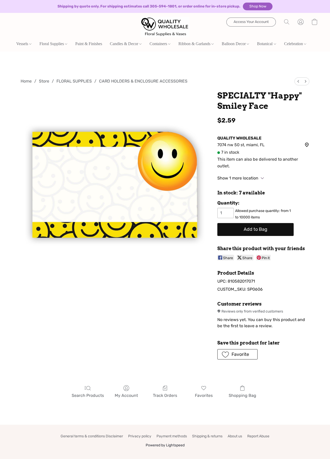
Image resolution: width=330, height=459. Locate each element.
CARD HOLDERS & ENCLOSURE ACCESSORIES (143, 81)
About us (235, 436)
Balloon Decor (234, 44)
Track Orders (165, 395)
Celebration (294, 44)
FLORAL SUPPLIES (74, 81)
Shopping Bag (242, 395)
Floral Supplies (52, 44)
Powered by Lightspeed (165, 445)
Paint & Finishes (88, 44)
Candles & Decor (124, 44)
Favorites (204, 395)
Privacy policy (139, 436)
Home (26, 81)
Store (44, 81)
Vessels (22, 44)
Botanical (265, 44)
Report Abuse (258, 436)
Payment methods (171, 436)
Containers (159, 44)
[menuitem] (298, 81)
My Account (126, 395)
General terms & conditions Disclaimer (92, 436)
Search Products (88, 395)
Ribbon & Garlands (194, 44)
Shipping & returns (207, 436)
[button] (258, 6)
